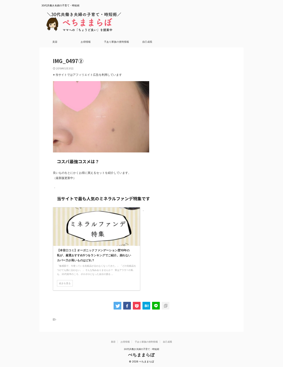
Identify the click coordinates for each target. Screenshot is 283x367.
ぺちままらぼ (141, 354)
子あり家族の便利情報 (116, 41)
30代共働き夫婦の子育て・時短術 (141, 349)
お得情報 (86, 41)
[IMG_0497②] (146, 306)
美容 (54, 41)
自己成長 (147, 41)
